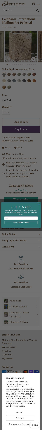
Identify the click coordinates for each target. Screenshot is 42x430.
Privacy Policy (17, 406)
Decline (20, 418)
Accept (19, 412)
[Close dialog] (39, 204)
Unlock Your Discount (21, 222)
